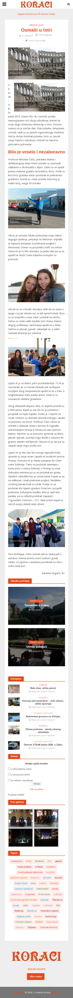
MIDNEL (55, 992)
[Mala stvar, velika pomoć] (14, 688)
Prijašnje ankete (16, 794)
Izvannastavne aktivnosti (30, 872)
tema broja (50, 916)
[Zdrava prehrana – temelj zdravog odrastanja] (14, 729)
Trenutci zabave (23, 921)
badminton (16, 861)
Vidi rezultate (36, 789)
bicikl (28, 861)
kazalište (50, 872)
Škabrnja (19, 910)
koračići (58, 877)
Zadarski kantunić (43, 713)
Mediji (55, 888)
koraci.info (19, 992)
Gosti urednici (24, 866)
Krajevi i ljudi (36, 25)
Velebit (38, 921)
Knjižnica (35, 877)
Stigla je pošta (24, 916)
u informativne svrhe (21, 769)
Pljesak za (57, 899)
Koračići (43, 698)
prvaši (16, 905)
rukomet (48, 905)
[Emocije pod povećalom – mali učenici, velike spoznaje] (14, 701)
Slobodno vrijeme (50, 910)
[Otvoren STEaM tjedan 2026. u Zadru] (14, 745)
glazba (58, 861)
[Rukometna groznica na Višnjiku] (14, 717)
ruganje (36, 905)
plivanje (45, 899)
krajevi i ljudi (21, 883)
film (49, 861)
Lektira (43, 883)
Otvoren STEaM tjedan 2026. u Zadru (43, 745)
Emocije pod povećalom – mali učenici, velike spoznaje (43, 702)
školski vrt (32, 910)
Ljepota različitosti (24, 888)
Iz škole (43, 685)
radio (25, 905)
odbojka (58, 894)
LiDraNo (54, 883)
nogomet (30, 894)
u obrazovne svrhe (20, 774)
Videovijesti (52, 921)
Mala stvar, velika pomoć (43, 688)
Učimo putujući (36, 646)
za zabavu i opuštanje (22, 780)
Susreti (38, 916)
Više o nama (36, 976)
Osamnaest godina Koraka (24, 899)
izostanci (51, 866)
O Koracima (44, 894)
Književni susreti (19, 877)
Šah (58, 905)
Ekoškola (39, 861)
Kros (33, 883)
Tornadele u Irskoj (36, 605)
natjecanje (16, 894)
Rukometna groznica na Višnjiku (43, 716)
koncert (47, 877)
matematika (42, 888)
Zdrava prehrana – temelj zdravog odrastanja (43, 730)
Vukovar (20, 927)
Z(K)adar (32, 927)
